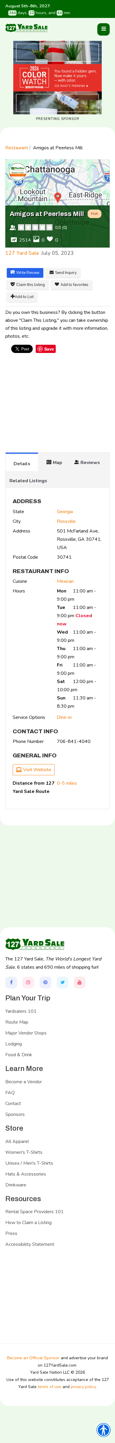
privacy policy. (84, 1387)
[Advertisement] (57, 405)
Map (57, 462)
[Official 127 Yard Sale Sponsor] (57, 77)
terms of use (49, 1387)
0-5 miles (67, 783)
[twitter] (62, 982)
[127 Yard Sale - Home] (26, 27)
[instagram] (28, 982)
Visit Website (36, 769)
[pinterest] (45, 982)
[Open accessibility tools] (103, 1430)
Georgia (65, 511)
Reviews (90, 462)
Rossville (66, 521)
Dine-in (64, 717)
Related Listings (28, 481)
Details (22, 464)
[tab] (22, 462)
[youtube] (80, 982)
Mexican (65, 581)
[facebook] (11, 982)
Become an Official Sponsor (33, 1358)
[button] (103, 29)
